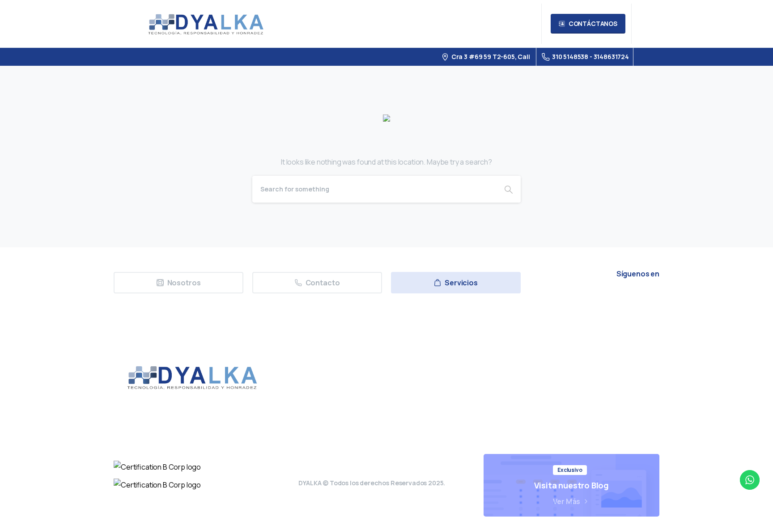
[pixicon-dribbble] (628, 298)
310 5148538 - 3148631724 (590, 56)
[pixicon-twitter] (566, 298)
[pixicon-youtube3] (608, 298)
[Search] (509, 189)
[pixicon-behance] (649, 298)
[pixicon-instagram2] (587, 298)
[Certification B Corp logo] (157, 467)
